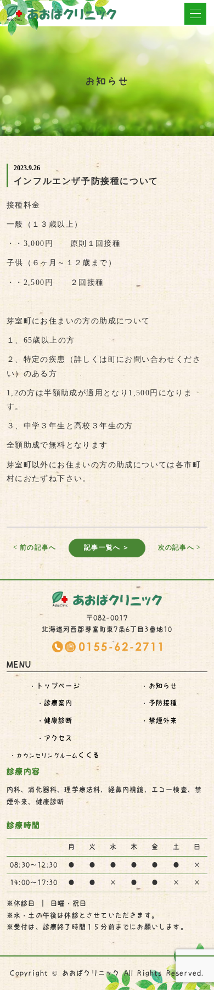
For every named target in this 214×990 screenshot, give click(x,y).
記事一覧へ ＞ (106, 547)
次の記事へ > (179, 547)
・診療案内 (55, 703)
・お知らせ (159, 686)
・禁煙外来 (159, 720)
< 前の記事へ (34, 547)
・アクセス (55, 738)
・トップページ (54, 686)
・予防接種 (159, 703)
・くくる (54, 755)
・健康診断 (55, 720)
